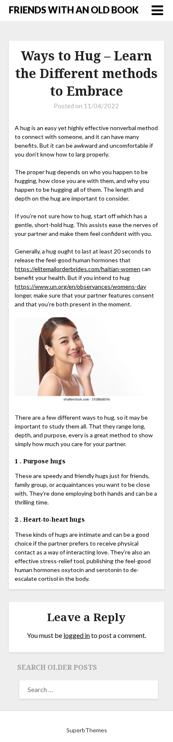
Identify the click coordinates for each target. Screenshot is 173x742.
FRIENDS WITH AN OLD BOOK (74, 10)
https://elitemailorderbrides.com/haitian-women (77, 268)
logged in (76, 635)
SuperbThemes (86, 730)
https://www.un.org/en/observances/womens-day (80, 286)
